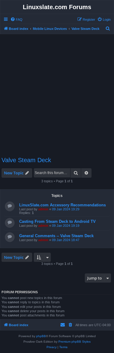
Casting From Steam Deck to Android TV (57, 221)
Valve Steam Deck (26, 160)
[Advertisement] (57, 92)
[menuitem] (16, 19)
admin (43, 209)
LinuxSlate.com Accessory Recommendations (62, 205)
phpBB (41, 336)
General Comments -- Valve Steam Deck (56, 236)
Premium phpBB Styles (74, 341)
